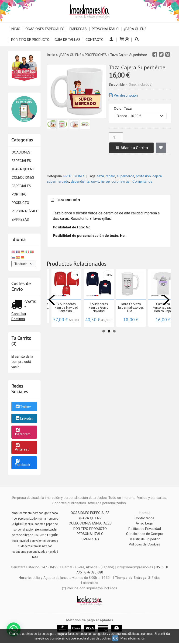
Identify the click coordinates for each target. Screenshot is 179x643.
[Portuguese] (32, 252)
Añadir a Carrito (134, 147)
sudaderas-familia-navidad (35, 546)
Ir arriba (144, 513)
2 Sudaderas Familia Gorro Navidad (98, 307)
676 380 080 (93, 572)
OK (115, 638)
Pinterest (22, 449)
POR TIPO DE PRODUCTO (30, 40)
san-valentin (38, 540)
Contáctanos (144, 518)
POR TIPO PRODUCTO (20, 198)
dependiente (80, 181)
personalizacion (24, 529)
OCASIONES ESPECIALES (44, 29)
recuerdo (40, 535)
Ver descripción (126, 95)
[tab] (65, 200)
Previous (51, 300)
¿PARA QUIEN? (23, 169)
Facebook (22, 465)
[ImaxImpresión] (89, 11)
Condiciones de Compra (144, 534)
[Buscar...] (136, 39)
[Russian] (13, 257)
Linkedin (26, 419)
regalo (110, 176)
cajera (157, 176)
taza (100, 176)
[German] (22, 252)
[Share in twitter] (161, 54)
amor (15, 513)
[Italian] (27, 252)
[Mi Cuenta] (111, 39)
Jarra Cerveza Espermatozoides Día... (131, 307)
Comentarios (142, 181)
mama (42, 518)
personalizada (46, 529)
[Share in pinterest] (167, 54)
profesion (143, 176)
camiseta (25, 513)
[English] (13, 252)
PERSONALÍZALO (105, 29)
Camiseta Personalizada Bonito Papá (163, 307)
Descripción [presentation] (67, 200)
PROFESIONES (74, 176)
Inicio (15, 29)
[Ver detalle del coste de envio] (17, 305)
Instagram (23, 434)
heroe (105, 181)
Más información (132, 638)
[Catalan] (23, 257)
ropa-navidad (20, 540)
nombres (52, 518)
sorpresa (52, 540)
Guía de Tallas (67, 40)
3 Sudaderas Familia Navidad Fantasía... (66, 307)
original (18, 523)
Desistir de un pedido (145, 539)
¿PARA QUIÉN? (135, 29)
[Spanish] (18, 257)
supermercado (58, 181)
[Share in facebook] (154, 54)
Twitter (25, 407)
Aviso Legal (144, 523)
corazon (38, 513)
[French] (18, 252)
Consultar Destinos (18, 316)
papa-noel (52, 524)
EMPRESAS (78, 29)
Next (166, 300)
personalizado (23, 535)
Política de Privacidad (144, 529)
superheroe (125, 176)
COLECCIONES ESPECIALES (23, 181)
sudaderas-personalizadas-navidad (35, 551)
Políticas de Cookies (144, 544)
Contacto (94, 40)
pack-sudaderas (34, 524)
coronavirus (120, 181)
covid (95, 181)
